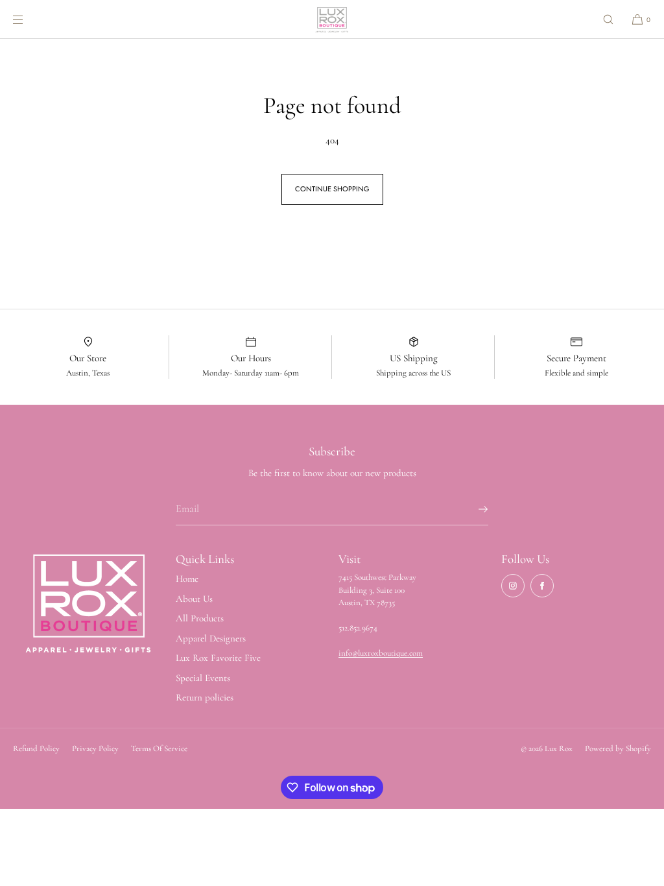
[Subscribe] (472, 509)
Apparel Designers (211, 638)
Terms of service (159, 748)
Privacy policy (95, 748)
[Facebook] (542, 585)
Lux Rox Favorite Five (218, 658)
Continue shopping (332, 189)
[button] (608, 19)
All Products (200, 618)
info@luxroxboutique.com (380, 653)
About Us (194, 599)
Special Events (203, 678)
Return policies (204, 697)
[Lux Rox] (332, 19)
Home (187, 578)
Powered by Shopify (618, 748)
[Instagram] (513, 585)
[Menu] (28, 19)
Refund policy (36, 748)
